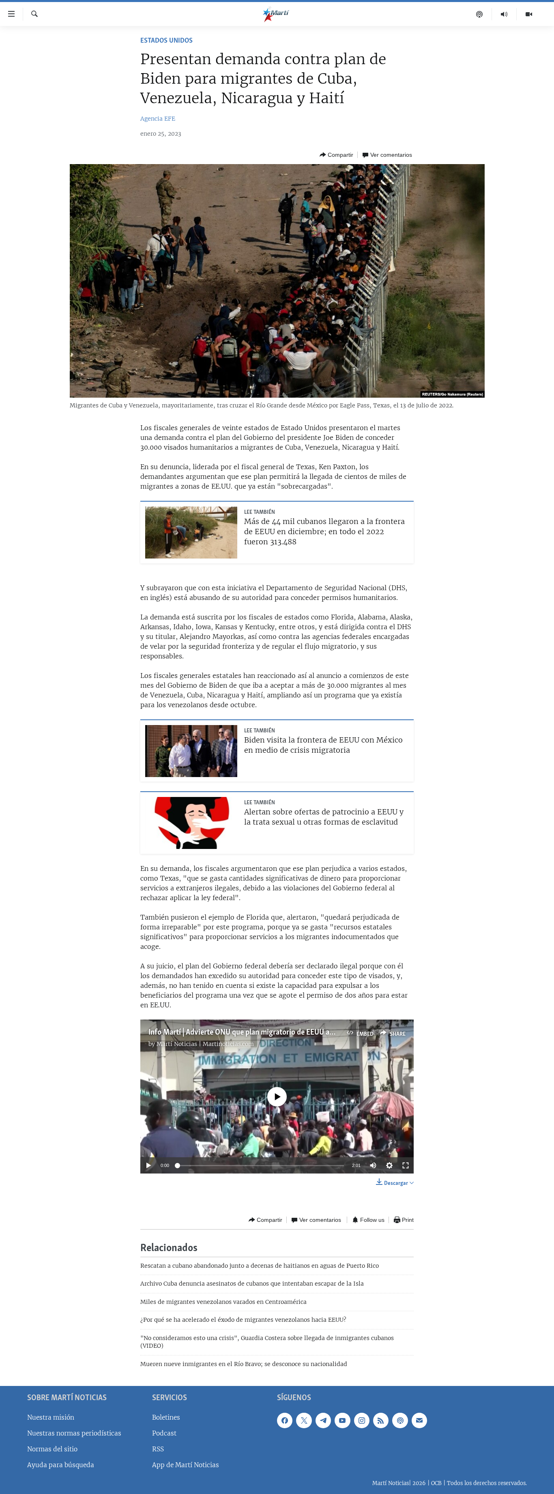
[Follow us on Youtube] (342, 1420)
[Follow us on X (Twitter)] (303, 1420)
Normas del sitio (52, 1449)
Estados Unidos (166, 41)
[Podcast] (479, 14)
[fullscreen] (405, 1165)
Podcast (164, 1433)
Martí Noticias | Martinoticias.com (205, 1044)
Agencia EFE (157, 118)
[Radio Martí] (504, 14)
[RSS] (381, 1420)
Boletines (166, 1417)
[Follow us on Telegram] (323, 1420)
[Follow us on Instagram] (361, 1420)
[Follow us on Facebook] (284, 1420)
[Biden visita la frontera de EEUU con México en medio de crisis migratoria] (191, 751)
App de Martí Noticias (185, 1465)
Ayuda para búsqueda (60, 1465)
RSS (158, 1449)
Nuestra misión (50, 1417)
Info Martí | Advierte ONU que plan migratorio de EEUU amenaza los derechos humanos (287, 1032)
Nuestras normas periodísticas (74, 1433)
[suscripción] (419, 1420)
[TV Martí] (529, 14)
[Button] (336, 155)
